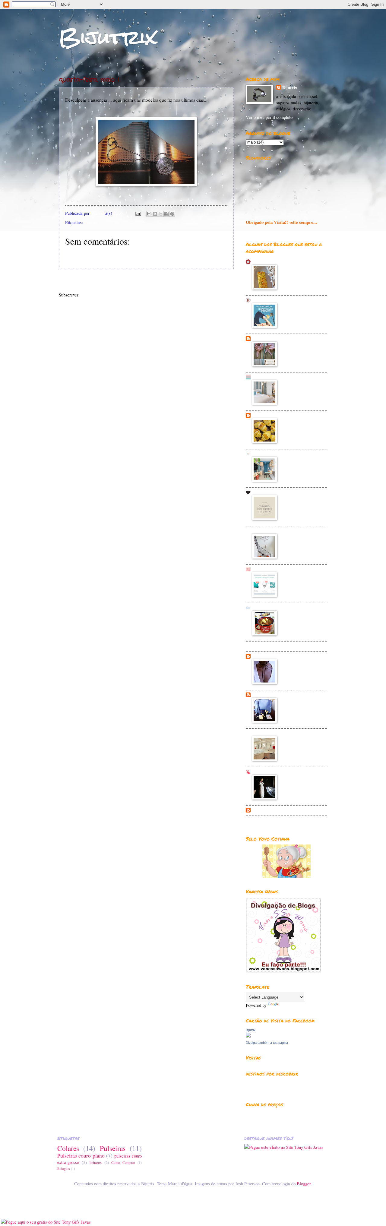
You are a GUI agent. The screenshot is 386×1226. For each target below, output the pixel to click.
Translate (288, 1005)
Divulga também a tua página (267, 1042)
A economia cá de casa (273, 415)
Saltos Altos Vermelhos (274, 300)
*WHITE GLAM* (269, 377)
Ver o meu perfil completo (269, 117)
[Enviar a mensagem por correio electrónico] (137, 213)
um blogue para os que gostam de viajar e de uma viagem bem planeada (285, 1085)
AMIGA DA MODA (271, 646)
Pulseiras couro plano (81, 1155)
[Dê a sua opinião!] (155, 214)
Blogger (304, 1183)
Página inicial (154, 281)
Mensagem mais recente (88, 281)
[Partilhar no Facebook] (166, 214)
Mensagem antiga (212, 281)
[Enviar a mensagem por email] (149, 214)
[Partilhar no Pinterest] (172, 214)
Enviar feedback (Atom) (102, 295)
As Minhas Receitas (271, 261)
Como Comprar (123, 1162)
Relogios (63, 1168)
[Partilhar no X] (161, 214)
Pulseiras (112, 1148)
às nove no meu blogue (273, 492)
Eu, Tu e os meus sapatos (276, 810)
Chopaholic (263, 695)
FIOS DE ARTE (268, 338)
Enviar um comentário (92, 255)
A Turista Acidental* (272, 771)
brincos (96, 1162)
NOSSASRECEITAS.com (276, 607)
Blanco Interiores (269, 530)
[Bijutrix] (248, 1036)
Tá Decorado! (265, 733)
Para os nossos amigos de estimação (278, 1113)
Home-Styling (265, 569)
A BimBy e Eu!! (267, 820)
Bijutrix (108, 37)
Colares (91, 222)
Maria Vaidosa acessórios (276, 656)
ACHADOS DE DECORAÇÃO (282, 454)
